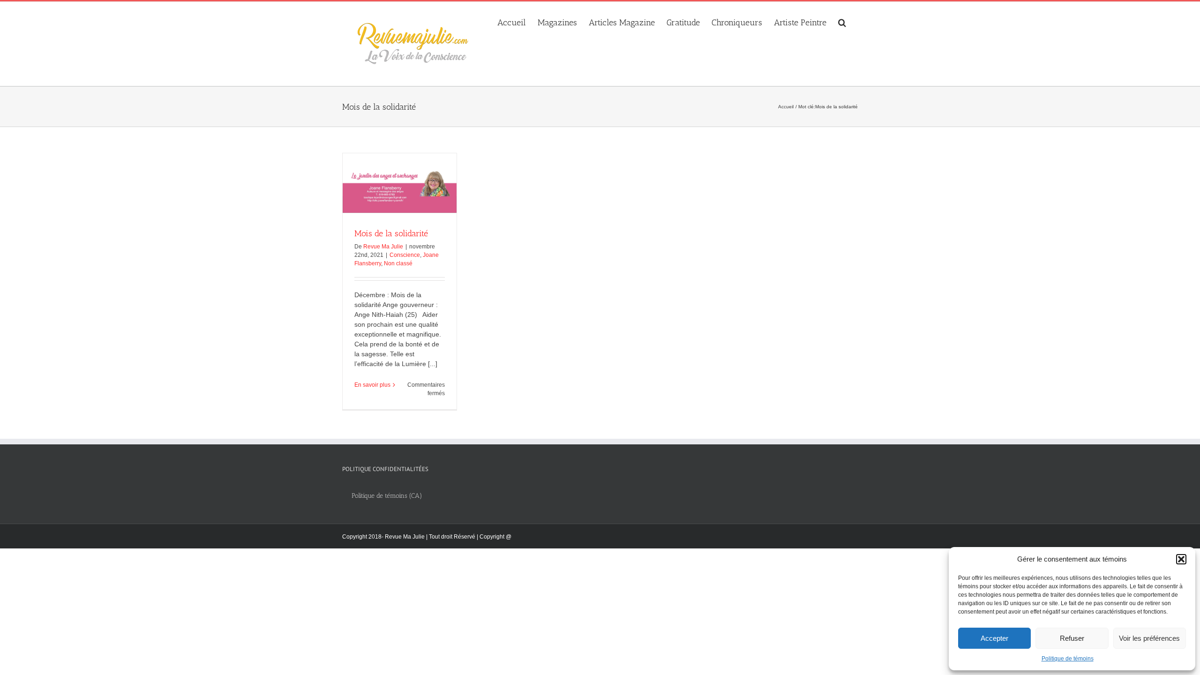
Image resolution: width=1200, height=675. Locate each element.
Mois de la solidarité (391, 233)
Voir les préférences (1149, 638)
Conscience (405, 255)
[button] (1181, 559)
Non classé (398, 263)
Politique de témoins (1068, 658)
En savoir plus (372, 385)
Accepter (994, 638)
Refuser (1072, 638)
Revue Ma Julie (383, 246)
